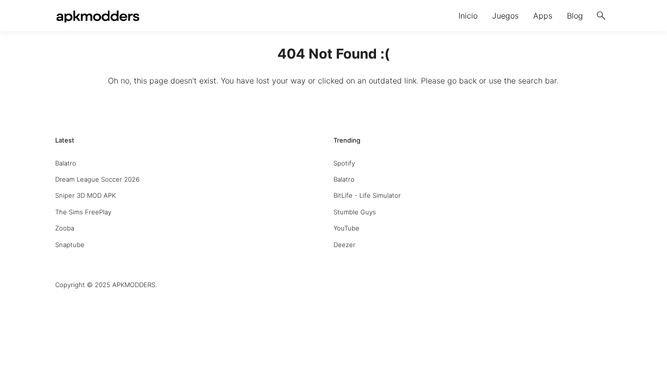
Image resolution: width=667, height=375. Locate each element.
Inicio (468, 16)
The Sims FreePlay (83, 212)
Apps (542, 16)
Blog (575, 16)
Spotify (344, 163)
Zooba (64, 228)
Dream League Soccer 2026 (97, 179)
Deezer (344, 245)
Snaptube (69, 245)
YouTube (346, 228)
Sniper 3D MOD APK (85, 195)
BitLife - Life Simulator (367, 195)
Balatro (65, 163)
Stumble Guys (355, 212)
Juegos (505, 16)
